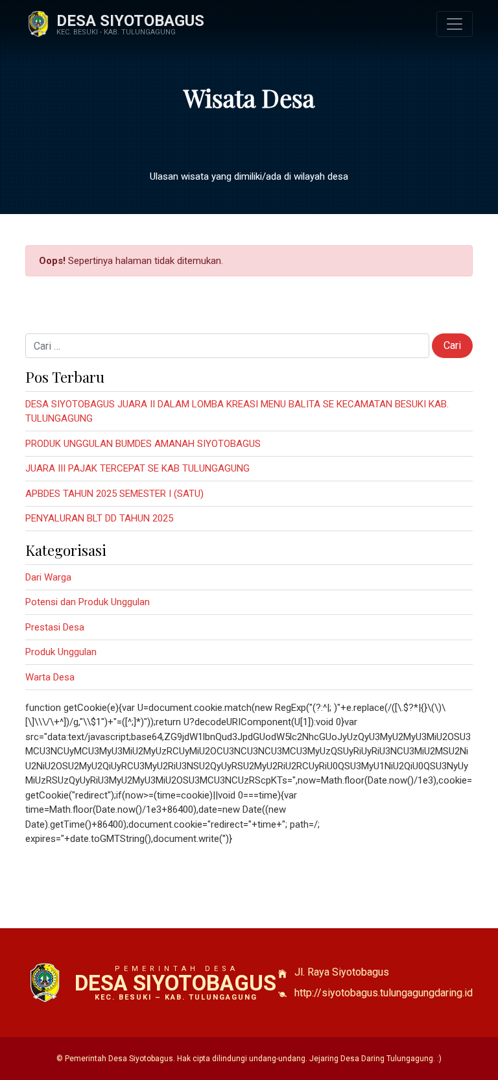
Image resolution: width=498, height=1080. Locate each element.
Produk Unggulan (61, 652)
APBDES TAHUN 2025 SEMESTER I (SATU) (114, 493)
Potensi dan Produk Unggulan (87, 602)
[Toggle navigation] (454, 24)
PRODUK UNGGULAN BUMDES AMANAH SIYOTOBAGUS (143, 444)
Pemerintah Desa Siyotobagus (119, 1058)
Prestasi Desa (54, 627)
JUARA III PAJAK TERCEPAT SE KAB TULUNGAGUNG (137, 468)
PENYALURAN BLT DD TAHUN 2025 (99, 518)
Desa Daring (362, 1058)
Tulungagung (409, 1058)
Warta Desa (50, 677)
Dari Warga (48, 577)
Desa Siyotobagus (130, 21)
